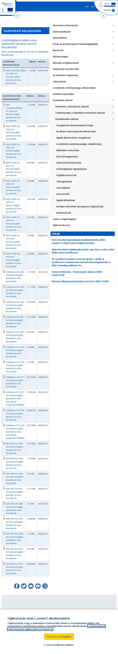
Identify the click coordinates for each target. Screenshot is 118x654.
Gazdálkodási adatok (66, 119)
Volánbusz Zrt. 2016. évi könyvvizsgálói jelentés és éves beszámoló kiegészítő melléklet (15, 431)
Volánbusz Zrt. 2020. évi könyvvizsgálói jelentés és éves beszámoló (15, 337)
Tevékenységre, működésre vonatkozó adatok (80, 112)
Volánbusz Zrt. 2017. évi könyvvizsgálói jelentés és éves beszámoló (15, 382)
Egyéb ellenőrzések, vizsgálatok (73, 137)
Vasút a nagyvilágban (64, 219)
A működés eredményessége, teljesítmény (79, 144)
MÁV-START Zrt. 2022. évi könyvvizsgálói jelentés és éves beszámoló (13, 150)
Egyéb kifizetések (65, 200)
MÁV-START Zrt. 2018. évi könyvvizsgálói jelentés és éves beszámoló (13, 223)
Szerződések (63, 187)
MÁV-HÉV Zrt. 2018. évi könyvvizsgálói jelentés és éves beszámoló (14, 538)
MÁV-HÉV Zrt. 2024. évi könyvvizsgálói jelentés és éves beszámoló (14, 448)
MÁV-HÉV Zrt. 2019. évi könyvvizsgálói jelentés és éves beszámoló (14, 523)
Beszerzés (58, 50)
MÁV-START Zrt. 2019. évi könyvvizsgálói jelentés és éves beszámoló (13, 205)
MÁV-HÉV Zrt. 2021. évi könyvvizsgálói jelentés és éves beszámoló (14, 493)
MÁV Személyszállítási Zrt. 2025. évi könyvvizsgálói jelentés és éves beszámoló (16, 77)
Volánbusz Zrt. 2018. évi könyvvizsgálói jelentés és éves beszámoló (15, 367)
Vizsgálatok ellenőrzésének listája (74, 125)
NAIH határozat (61, 225)
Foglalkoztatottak (66, 175)
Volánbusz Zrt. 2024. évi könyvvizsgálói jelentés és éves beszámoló (15, 277)
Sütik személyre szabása (60, 645)
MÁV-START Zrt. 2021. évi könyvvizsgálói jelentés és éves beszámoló (13, 169)
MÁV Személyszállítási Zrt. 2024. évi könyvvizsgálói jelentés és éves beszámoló (14, 112)
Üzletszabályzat (62, 31)
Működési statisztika (67, 150)
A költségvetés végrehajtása (71, 168)
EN (86, 6)
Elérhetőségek (60, 56)
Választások (59, 81)
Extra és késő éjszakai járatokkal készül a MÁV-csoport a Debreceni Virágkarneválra (79, 241)
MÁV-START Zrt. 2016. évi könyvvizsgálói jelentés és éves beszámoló (13, 260)
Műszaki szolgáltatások (66, 62)
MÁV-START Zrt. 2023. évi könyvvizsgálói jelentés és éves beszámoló (13, 132)
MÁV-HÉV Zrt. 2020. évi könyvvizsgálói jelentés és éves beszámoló (14, 508)
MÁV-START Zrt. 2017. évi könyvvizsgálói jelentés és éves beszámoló (13, 242)
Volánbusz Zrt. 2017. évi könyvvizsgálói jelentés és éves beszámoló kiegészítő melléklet (15, 398)
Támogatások (64, 181)
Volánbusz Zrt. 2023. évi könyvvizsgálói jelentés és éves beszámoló (15, 292)
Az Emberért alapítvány (65, 75)
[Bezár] (17, 15)
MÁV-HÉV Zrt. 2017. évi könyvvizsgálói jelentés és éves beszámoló (14, 553)
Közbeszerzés (63, 212)
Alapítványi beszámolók (66, 69)
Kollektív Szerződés (63, 94)
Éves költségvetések (67, 156)
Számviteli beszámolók (68, 162)
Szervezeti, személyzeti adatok (72, 106)
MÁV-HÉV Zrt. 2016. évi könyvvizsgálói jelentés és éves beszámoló (14, 568)
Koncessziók (62, 193)
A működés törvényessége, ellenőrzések (74, 87)
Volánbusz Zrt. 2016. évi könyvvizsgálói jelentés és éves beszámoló (15, 415)
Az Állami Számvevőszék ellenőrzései (76, 131)
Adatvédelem (60, 37)
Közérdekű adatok (63, 100)
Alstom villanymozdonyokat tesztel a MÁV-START (80, 281)
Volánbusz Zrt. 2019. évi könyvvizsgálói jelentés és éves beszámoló (15, 352)
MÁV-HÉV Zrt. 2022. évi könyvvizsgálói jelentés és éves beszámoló (14, 478)
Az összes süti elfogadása (59, 636)
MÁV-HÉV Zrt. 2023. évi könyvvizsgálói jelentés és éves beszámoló (14, 463)
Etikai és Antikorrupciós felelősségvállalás (75, 44)
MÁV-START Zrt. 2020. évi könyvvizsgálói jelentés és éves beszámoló (13, 187)
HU (92, 6)
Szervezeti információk (65, 25)
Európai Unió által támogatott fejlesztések (79, 206)
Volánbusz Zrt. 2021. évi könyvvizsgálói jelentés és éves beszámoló (15, 322)
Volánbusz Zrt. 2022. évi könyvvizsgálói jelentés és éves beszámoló (15, 307)
